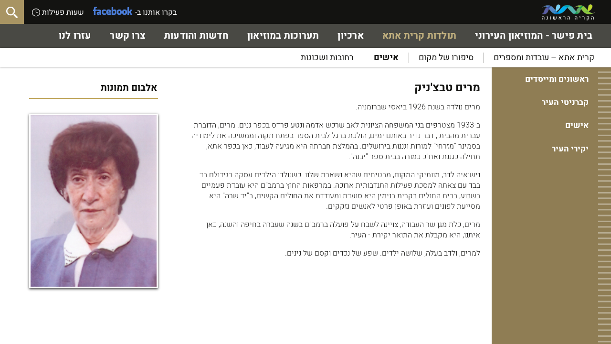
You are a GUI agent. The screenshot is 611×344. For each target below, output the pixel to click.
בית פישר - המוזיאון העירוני (533, 36)
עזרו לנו (75, 36)
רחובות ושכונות (327, 57)
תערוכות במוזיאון (283, 36)
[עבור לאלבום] (93, 201)
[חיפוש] (12, 12)
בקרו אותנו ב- (156, 12)
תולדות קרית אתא (419, 36)
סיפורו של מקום (446, 57)
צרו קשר (128, 36)
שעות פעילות (62, 12)
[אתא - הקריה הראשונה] (568, 12)
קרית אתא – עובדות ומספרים (544, 57)
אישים (386, 57)
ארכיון (350, 36)
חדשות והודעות (196, 36)
